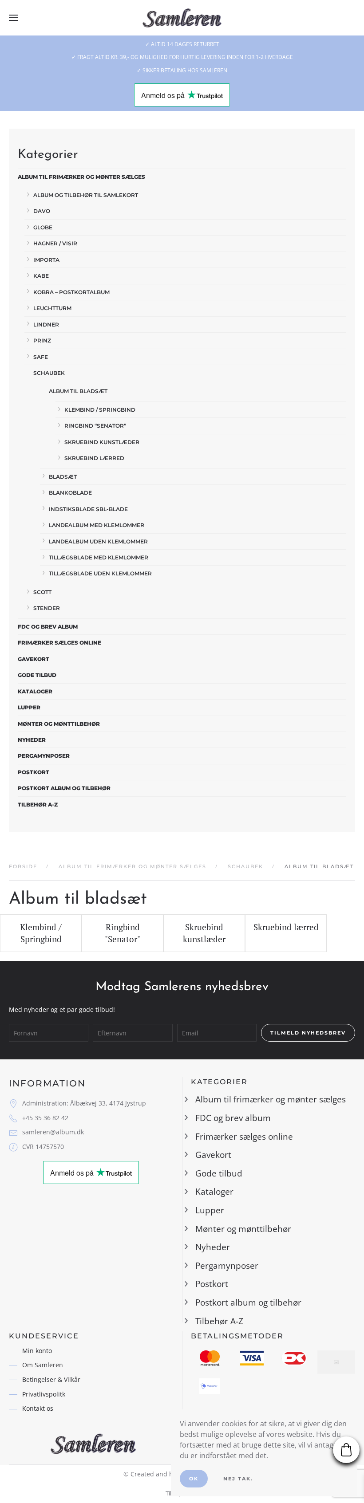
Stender (46, 608)
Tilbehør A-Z (38, 804)
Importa (46, 259)
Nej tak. (238, 1478)
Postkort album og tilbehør (64, 788)
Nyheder (32, 739)
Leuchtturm (52, 308)
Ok (193, 1478)
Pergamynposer (44, 755)
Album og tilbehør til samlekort (85, 195)
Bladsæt (63, 476)
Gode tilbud (37, 675)
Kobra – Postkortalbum (71, 292)
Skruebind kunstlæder (101, 442)
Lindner (46, 324)
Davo (41, 211)
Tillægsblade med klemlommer (98, 557)
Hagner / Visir (55, 243)
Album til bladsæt (78, 391)
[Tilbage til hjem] (182, 17)
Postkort (33, 772)
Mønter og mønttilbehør (59, 723)
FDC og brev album (48, 626)
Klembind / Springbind (99, 409)
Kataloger (35, 691)
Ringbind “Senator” (95, 425)
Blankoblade (70, 492)
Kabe (41, 275)
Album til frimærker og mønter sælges (81, 176)
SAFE (40, 357)
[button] (13, 17)
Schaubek (49, 373)
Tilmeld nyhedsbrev (308, 1033)
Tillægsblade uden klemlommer (100, 573)
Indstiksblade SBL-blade (88, 509)
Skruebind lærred (94, 458)
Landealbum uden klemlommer (98, 541)
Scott (42, 592)
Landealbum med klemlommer (96, 525)
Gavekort (33, 659)
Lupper (29, 707)
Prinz (42, 340)
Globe (42, 227)
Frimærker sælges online (59, 642)
